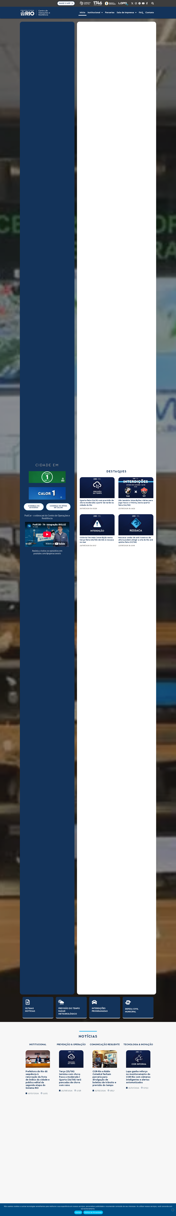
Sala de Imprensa (125, 13)
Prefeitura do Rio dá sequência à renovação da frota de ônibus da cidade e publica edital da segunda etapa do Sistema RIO (37, 1079)
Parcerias (109, 13)
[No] (172, 1209)
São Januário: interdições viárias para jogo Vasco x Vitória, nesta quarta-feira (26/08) (135, 502)
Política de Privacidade (93, 1212)
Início (82, 13)
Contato (149, 13)
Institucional (94, 13)
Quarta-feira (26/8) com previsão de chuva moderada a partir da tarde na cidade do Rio (97, 502)
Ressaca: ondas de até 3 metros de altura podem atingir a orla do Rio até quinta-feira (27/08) (135, 540)
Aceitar (78, 1212)
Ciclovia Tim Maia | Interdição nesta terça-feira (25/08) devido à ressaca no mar (97, 540)
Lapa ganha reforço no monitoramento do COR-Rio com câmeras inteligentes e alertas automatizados (138, 1077)
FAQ (141, 13)
